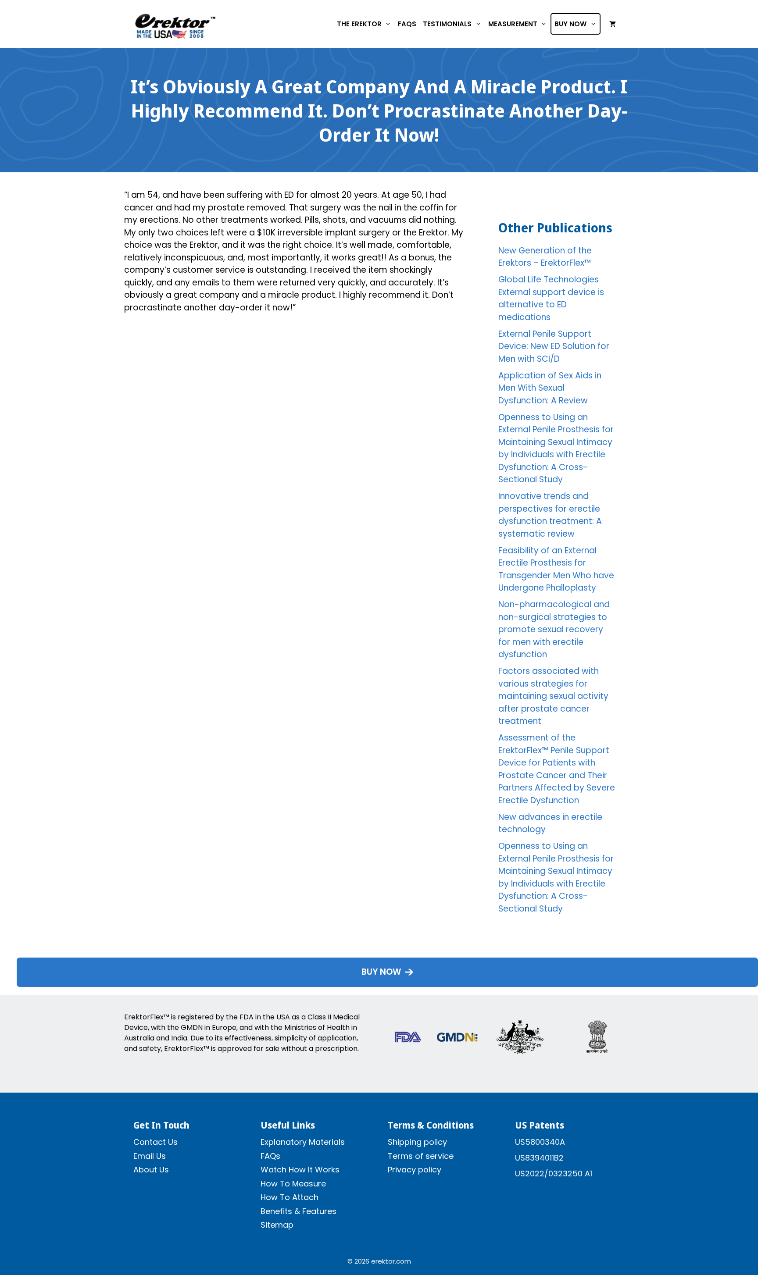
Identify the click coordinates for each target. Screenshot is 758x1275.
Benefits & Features (298, 1211)
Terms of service (421, 1155)
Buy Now (570, 23)
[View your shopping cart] (613, 24)
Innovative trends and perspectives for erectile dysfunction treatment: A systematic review (550, 515)
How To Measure (293, 1183)
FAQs (407, 23)
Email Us (149, 1155)
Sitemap (277, 1224)
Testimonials (447, 23)
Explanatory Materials (303, 1141)
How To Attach (289, 1197)
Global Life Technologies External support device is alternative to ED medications (551, 298)
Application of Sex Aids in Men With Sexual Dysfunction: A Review (549, 388)
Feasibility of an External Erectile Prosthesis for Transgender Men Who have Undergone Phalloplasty (556, 569)
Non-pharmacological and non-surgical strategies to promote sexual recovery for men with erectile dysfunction (554, 629)
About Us (151, 1169)
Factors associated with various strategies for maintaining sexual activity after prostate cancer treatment (553, 696)
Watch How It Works (300, 1169)
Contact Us (155, 1141)
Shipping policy (417, 1141)
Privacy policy (414, 1169)
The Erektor (359, 23)
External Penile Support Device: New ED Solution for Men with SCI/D (553, 346)
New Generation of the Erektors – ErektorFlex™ (545, 257)
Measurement (512, 23)
